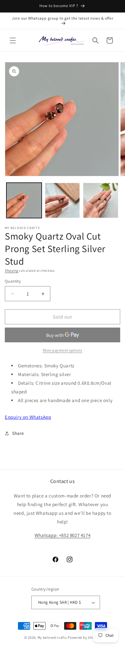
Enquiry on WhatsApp (28, 417)
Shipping (11, 270)
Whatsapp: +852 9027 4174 (62, 535)
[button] (13, 40)
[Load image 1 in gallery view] (24, 200)
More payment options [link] (62, 350)
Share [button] (18, 433)
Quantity (13, 281)
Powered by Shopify (84, 637)
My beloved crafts (52, 637)
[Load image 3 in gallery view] (100, 200)
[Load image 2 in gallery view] (62, 200)
